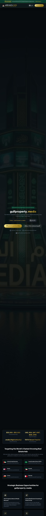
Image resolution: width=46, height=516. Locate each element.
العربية (31, 5)
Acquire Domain (39, 5)
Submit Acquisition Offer (13, 226)
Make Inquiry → (39, 1)
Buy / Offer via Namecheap (32, 226)
